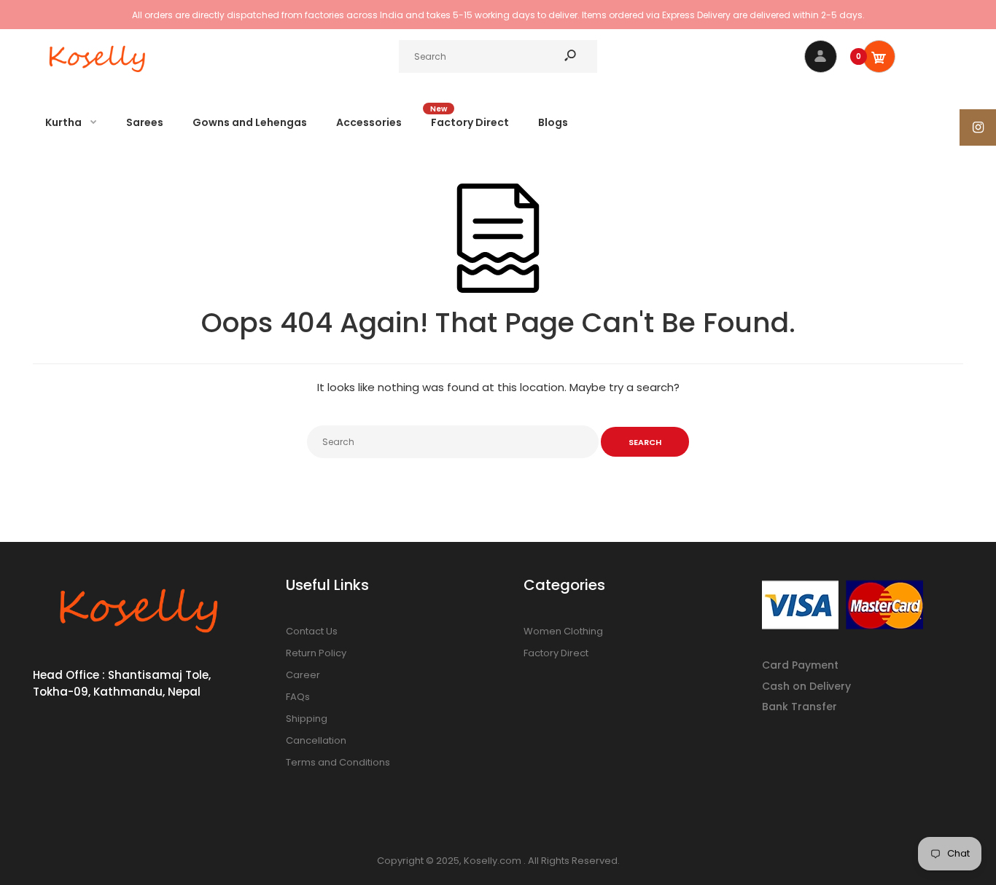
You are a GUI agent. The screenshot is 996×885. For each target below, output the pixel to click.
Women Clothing (563, 631)
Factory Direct (556, 653)
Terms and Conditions (338, 762)
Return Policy (316, 653)
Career (303, 675)
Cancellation (316, 740)
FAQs (298, 697)
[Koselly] (98, 76)
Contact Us (312, 631)
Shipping (306, 718)
